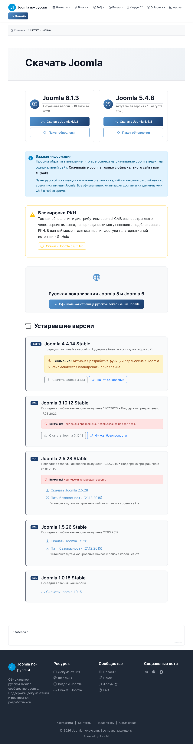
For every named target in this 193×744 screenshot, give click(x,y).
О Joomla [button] (157, 7)
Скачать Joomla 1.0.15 (64, 592)
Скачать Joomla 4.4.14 (68, 380)
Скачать (20, 16)
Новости (109, 672)
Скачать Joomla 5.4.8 (135, 121)
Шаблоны (65, 678)
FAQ (106, 690)
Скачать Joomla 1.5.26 (69, 541)
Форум (134, 7)
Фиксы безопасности (110, 435)
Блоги (107, 678)
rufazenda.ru (20, 632)
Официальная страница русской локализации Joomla (98, 304)
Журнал (178, 7)
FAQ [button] (99, 7)
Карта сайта (65, 723)
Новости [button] (62, 7)
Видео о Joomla (70, 684)
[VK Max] (161, 672)
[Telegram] (154, 672)
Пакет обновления (62, 132)
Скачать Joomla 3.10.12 (65, 435)
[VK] (146, 672)
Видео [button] (116, 7)
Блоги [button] (82, 7)
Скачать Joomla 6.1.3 (62, 121)
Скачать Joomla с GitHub (64, 246)
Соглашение (127, 723)
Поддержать (105, 723)
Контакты (84, 723)
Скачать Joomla (70, 690)
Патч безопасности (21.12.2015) (76, 498)
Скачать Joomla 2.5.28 (69, 490)
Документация (69, 672)
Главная (19, 30)
